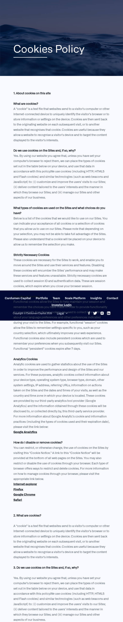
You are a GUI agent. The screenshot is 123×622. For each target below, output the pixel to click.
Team (56, 298)
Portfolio (42, 298)
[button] (62, 313)
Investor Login (62, 304)
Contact (112, 298)
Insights (96, 298)
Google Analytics (25, 431)
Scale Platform (75, 298)
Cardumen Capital (18, 298)
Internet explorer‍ (25, 484)
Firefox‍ (18, 489)
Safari (17, 499)
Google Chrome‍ (24, 494)
